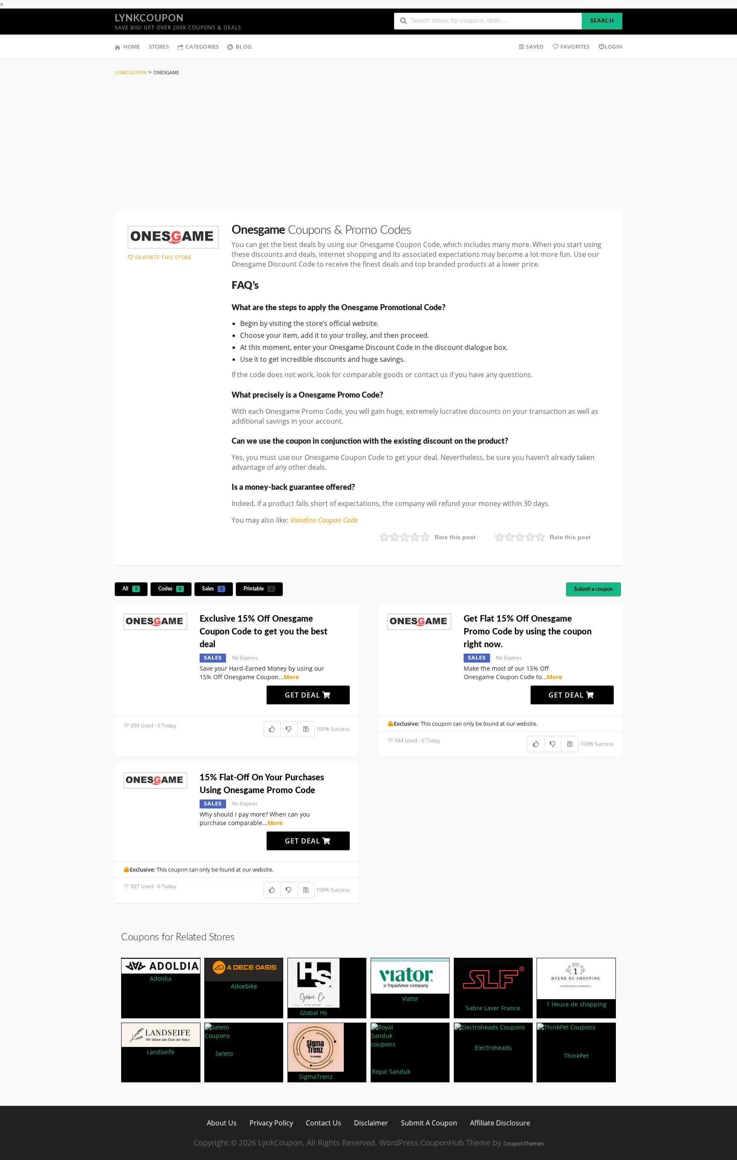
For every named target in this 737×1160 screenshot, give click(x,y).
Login (613, 46)
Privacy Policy (271, 1122)
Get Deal (303, 695)
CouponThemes (523, 1143)
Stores (159, 46)
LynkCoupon (149, 18)
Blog (243, 46)
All (129, 588)
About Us (222, 1122)
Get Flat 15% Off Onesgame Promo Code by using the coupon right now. (528, 632)
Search (602, 21)
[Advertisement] (368, 145)
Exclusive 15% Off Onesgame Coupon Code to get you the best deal (264, 632)
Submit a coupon (593, 589)
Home (131, 46)
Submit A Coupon (429, 1122)
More (291, 677)
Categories (202, 46)
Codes (169, 588)
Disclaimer (371, 1122)
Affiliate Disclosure (500, 1122)
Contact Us (323, 1122)
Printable (258, 588)
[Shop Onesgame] (173, 237)
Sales (212, 588)
